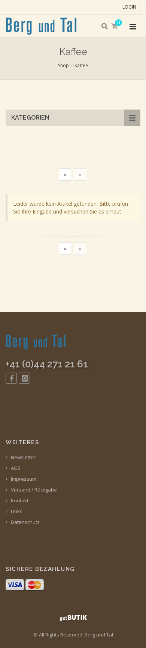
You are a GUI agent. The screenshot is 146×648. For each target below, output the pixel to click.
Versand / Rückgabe (33, 490)
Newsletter (23, 457)
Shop (63, 65)
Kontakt (19, 500)
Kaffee (81, 65)
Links (16, 511)
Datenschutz (25, 522)
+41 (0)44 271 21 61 (47, 364)
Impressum (23, 479)
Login (129, 7)
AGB (15, 468)
